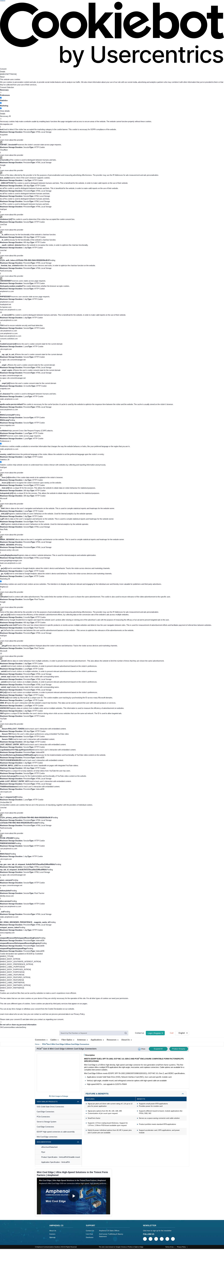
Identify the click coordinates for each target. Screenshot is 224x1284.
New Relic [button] (4, 530)
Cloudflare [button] (4, 151)
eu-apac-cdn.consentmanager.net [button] (13, 361)
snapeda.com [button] (5, 390)
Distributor (89, 1237)
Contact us (139, 1033)
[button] (112, 307)
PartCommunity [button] (6, 272)
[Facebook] (145, 1239)
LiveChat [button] (3, 225)
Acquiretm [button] (4, 136)
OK (1, 1027)
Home (37, 1044)
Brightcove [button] (4, 588)
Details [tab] (2, 72)
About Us (52, 1231)
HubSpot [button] (3, 210)
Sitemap (52, 1237)
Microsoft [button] (3, 499)
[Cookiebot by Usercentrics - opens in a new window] (112, 35)
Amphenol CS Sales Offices (109, 1231)
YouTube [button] (3, 720)
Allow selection (16, 1027)
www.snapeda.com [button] (7, 426)
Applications (96, 1040)
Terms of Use (169, 1247)
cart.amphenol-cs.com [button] (8, 321)
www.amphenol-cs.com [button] (9, 411)
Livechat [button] (3, 251)
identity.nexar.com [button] (7, 897)
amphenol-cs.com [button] (7, 292)
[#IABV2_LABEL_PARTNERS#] (12, 983)
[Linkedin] (156, 1239)
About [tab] (2, 77)
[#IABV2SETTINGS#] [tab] (8, 74)
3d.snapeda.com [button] (6, 125)
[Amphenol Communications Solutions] (45, 1033)
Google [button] (2, 166)
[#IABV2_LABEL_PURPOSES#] (12, 967)
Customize (7, 1027)
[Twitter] (162, 1239)
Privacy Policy (181, 1247)
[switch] (1, 97)
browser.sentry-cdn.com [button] (9, 551)
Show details (5, 111)
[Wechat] (167, 1239)
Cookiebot (39, 954)
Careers (52, 1234)
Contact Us (90, 1231)
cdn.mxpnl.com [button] (6, 350)
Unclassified (6, 802)
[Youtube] (150, 1239)
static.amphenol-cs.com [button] (9, 400)
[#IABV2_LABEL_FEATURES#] (12, 975)
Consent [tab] (3, 69)
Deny (24, 1027)
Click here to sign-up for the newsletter (157, 1231)
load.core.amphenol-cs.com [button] (10, 907)
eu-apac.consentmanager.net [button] (11, 886)
